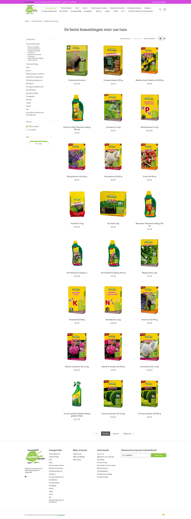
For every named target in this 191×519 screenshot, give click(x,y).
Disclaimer (101, 460)
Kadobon (147, 8)
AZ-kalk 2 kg (113, 223)
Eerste (106, 433)
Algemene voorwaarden (105, 457)
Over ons (100, 454)
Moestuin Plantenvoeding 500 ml (149, 224)
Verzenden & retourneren (106, 465)
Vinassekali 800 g (77, 319)
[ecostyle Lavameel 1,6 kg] (113, 107)
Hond (28, 106)
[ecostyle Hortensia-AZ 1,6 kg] (149, 346)
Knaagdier (30, 96)
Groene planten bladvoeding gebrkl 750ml (77, 414)
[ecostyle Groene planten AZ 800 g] (149, 393)
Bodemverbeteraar (34, 54)
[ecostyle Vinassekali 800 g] (77, 300)
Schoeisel (31, 52)
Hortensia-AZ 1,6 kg (149, 366)
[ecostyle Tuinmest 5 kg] (77, 203)
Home (27, 21)
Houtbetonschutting (104, 474)
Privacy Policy (102, 462)
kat (27, 109)
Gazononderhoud (34, 49)
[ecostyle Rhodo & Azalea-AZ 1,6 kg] (77, 346)
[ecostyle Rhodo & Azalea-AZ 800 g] (113, 346)
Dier (28, 67)
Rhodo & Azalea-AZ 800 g (113, 366)
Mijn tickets (77, 460)
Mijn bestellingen (79, 457)
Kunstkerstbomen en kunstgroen (35, 113)
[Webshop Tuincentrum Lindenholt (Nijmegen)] (31, 9)
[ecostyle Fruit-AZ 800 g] (149, 156)
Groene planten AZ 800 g (149, 413)
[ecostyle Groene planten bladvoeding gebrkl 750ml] (77, 393)
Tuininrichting (32, 64)
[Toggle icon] (160, 9)
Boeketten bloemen (117, 8)
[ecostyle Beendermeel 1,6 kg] (149, 107)
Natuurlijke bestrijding (35, 58)
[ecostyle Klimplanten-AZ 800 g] (77, 156)
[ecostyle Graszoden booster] (77, 60)
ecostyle (32, 129)
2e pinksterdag (102, 477)
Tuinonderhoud (36, 21)
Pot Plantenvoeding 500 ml (113, 272)
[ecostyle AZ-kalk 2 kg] (113, 203)
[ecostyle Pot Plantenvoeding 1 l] (77, 253)
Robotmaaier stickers (99, 8)
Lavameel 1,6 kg (113, 127)
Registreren (77, 454)
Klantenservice (102, 468)
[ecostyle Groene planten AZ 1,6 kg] (113, 393)
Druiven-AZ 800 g (149, 319)
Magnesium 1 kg (149, 272)
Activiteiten (63, 11)
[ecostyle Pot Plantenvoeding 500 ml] (113, 253)
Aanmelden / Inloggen (159, 2)
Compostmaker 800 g (113, 80)
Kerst (28, 70)
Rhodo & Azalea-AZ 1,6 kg (77, 366)
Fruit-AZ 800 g (149, 176)
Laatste (115, 433)
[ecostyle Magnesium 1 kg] (149, 253)
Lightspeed (61, 515)
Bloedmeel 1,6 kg (113, 319)
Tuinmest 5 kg (76, 223)
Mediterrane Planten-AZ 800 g (150, 80)
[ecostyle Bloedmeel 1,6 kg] (113, 300)
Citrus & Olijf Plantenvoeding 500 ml (77, 128)
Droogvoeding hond (49, 11)
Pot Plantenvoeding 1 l (77, 272)
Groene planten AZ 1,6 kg (113, 413)
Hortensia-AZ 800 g (113, 176)
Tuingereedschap (34, 51)
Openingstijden (29, 2)
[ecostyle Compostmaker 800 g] (113, 60)
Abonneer (158, 455)
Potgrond (31, 56)
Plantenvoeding (33, 47)
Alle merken (34, 126)
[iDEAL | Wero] (163, 515)
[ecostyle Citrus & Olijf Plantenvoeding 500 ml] (77, 107)
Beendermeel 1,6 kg (149, 127)
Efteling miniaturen (134, 8)
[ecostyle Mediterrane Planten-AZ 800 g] (149, 60)
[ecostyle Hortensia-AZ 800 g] (113, 156)
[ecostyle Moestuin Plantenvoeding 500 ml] (149, 203)
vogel (28, 103)
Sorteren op (138, 38)
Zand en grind (32, 60)
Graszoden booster (77, 80)
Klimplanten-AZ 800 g (77, 176)
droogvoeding (76, 11)
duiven (29, 99)
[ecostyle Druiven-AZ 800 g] (149, 300)
